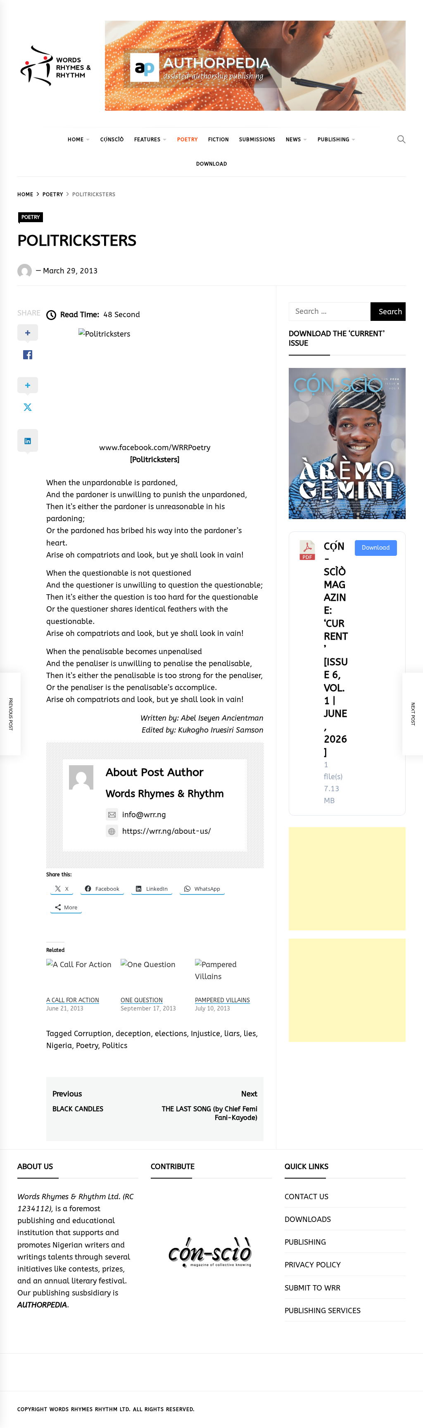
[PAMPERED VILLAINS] (228, 977)
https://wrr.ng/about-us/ (166, 831)
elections (171, 1033)
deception (133, 1033)
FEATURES (147, 139)
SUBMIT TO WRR (312, 1288)
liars (232, 1033)
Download (376, 547)
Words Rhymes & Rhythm (165, 793)
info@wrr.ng (144, 814)
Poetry (87, 1045)
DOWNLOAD (211, 164)
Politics (114, 1045)
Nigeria (59, 1045)
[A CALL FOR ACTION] (79, 977)
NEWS (293, 139)
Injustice (205, 1033)
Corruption (93, 1033)
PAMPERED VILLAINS (222, 1000)
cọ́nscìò (112, 139)
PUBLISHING (333, 139)
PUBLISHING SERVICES (323, 1310)
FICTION (218, 139)
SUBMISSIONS (257, 139)
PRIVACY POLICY (313, 1264)
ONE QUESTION (142, 1000)
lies (250, 1033)
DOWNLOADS (308, 1219)
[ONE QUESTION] (154, 977)
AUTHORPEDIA (42, 1304)
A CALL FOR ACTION (72, 1000)
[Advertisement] (347, 878)
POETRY (187, 139)
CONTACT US (306, 1196)
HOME (76, 139)
